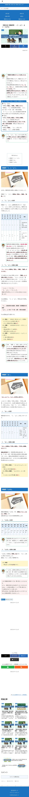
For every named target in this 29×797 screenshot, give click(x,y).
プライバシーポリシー (14, 792)
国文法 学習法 (9, 599)
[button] (27, 8)
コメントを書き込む (14, 776)
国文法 (4, 599)
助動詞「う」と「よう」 (15, 158)
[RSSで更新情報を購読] (21, 667)
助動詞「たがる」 (13, 162)
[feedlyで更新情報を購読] (7, 667)
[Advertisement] (14, 61)
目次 (13, 155)
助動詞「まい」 (13, 160)
